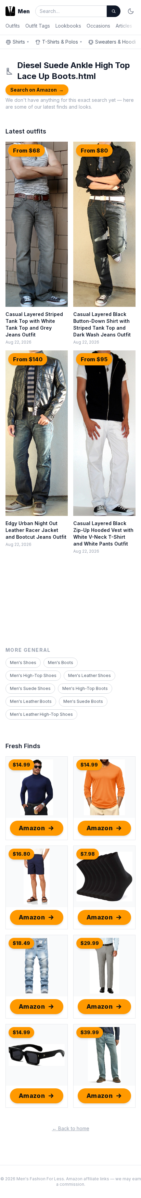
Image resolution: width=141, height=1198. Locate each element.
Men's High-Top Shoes (33, 675)
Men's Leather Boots (31, 701)
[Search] (113, 11)
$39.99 (89, 1032)
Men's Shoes (23, 662)
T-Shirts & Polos (62, 42)
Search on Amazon (37, 90)
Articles (124, 26)
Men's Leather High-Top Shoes (41, 714)
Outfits (12, 26)
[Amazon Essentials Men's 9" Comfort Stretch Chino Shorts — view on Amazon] (36, 876)
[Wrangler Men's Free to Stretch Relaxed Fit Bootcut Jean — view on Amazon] (104, 1055)
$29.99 (89, 943)
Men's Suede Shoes (30, 688)
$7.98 (87, 854)
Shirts (21, 42)
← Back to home (70, 1128)
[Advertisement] (70, 606)
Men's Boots (60, 662)
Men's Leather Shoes (89, 675)
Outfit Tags (37, 26)
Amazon (32, 828)
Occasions (98, 26)
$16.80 (21, 854)
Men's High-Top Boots (85, 688)
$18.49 (21, 943)
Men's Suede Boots (83, 701)
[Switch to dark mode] (131, 11)
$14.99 (21, 765)
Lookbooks (68, 26)
